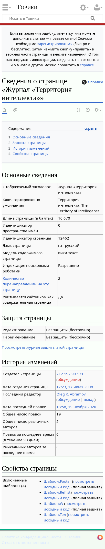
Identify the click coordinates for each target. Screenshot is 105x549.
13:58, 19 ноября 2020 (76, 406)
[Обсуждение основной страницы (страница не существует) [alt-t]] (15, 110)
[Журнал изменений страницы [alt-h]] (88, 110)
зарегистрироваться (55, 43)
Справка (95, 81)
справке (87, 65)
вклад (89, 399)
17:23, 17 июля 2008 (74, 386)
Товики (27, 7)
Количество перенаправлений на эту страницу (26, 284)
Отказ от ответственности (25, 542)
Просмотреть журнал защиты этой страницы (43, 347)
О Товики (73, 536)
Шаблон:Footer (57, 481)
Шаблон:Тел (55, 514)
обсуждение (69, 379)
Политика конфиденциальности (31, 536)
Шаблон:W (53, 503)
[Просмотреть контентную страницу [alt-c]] (4, 110)
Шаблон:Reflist (57, 492)
